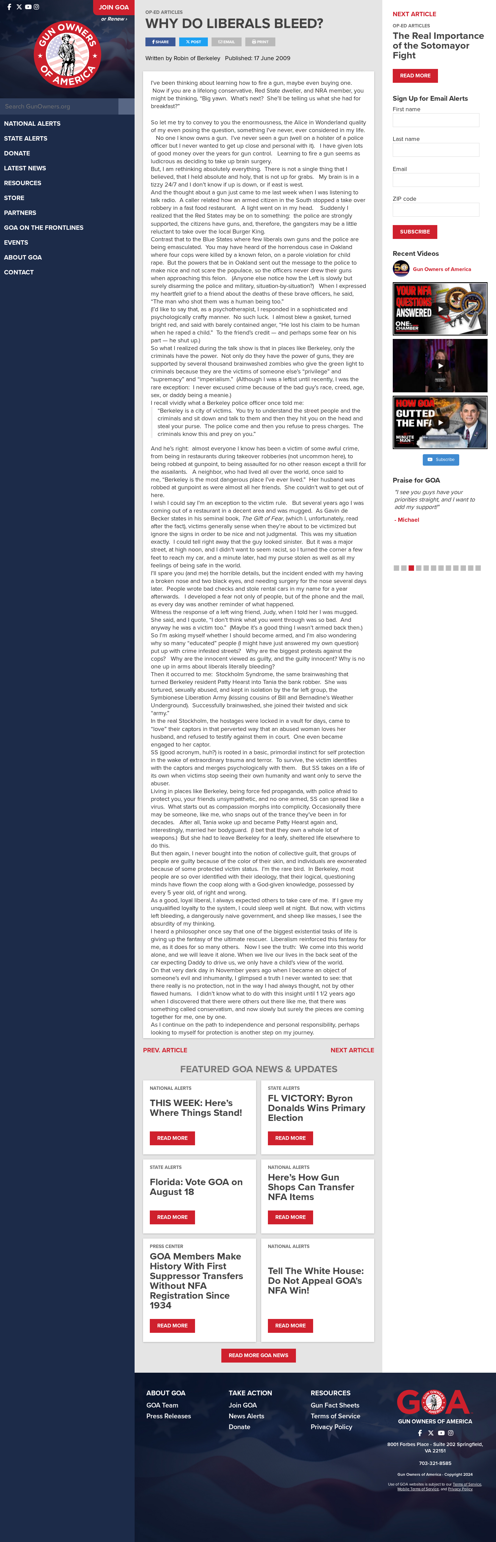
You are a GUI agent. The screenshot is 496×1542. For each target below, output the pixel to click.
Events (16, 242)
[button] (396, 568)
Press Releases (168, 1416)
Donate (17, 153)
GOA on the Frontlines (43, 227)
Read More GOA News (258, 1355)
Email (228, 42)
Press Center (166, 1246)
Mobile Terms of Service (418, 1489)
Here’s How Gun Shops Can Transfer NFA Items (311, 1187)
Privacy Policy (331, 1427)
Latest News (25, 168)
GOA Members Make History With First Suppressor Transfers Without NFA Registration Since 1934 (196, 1280)
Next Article (352, 1050)
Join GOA (114, 7)
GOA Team (162, 1405)
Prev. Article (165, 1050)
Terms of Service (335, 1416)
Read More (172, 1138)
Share (162, 42)
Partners (20, 213)
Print (262, 42)
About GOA (23, 257)
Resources (22, 183)
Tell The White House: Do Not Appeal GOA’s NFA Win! (316, 1280)
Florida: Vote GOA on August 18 (196, 1187)
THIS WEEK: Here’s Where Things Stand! (196, 1108)
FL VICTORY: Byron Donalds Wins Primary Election (316, 1108)
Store (14, 198)
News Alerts (246, 1416)
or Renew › (114, 19)
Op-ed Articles (164, 12)
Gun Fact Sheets (335, 1405)
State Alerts (25, 138)
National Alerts (32, 123)
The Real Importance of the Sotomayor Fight (438, 45)
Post (195, 42)
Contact (19, 272)
